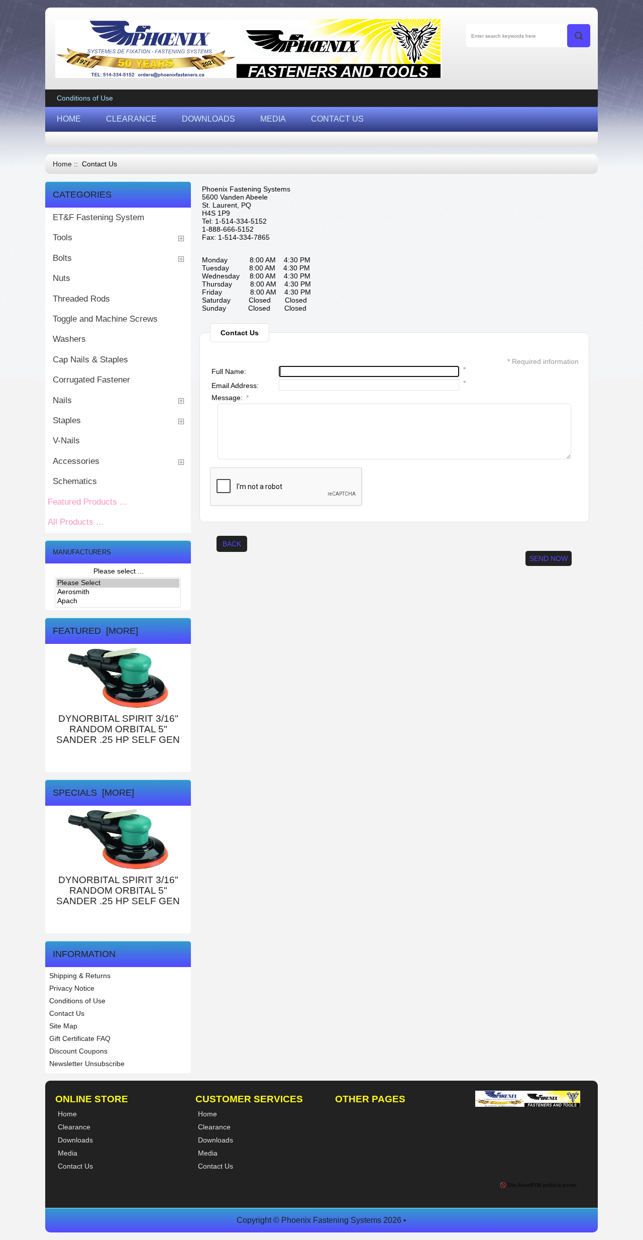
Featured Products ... (87, 502)
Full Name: (228, 371)
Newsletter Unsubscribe (87, 1064)
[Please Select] (117, 583)
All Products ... (75, 522)
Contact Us (66, 1013)
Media (208, 1153)
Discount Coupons (78, 1051)
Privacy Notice (71, 988)
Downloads (215, 1140)
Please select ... (118, 571)
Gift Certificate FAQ (80, 1038)
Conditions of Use (85, 98)
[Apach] (117, 601)
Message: (230, 398)
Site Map (63, 1026)
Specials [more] (93, 793)
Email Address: (235, 385)
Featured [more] (95, 631)
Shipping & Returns (80, 976)
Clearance (214, 1127)
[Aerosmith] (117, 592)
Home (62, 164)
